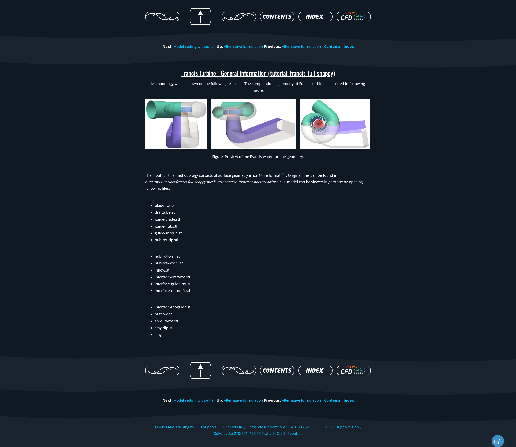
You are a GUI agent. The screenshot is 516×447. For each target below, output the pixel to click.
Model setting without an (194, 46)
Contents (332, 46)
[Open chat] (498, 441)
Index (349, 46)
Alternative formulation (243, 46)
